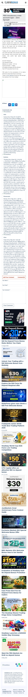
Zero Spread (18, 41)
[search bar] (25, 2)
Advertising (21, 689)
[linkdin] (16, 104)
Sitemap (16, 693)
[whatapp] (19, 664)
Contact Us (21, 693)
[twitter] (13, 104)
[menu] (2, 2)
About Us (15, 689)
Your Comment (6, 290)
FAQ (24, 691)
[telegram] (22, 664)
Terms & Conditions (17, 691)
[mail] (20, 666)
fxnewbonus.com (14, 22)
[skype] (17, 666)
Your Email (5, 285)
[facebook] (9, 104)
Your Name (5, 280)
